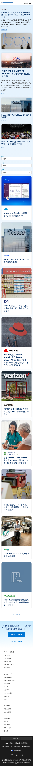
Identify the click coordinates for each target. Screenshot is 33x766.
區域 (2, 156)
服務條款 (7, 746)
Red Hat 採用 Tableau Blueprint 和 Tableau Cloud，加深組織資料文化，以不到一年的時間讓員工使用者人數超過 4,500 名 (16, 359)
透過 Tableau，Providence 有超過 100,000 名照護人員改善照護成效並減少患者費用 (16, 460)
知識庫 (6, 721)
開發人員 (17, 743)
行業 (2, 163)
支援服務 (7, 718)
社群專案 (6, 690)
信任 (7, 743)
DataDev (6, 687)
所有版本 (6, 731)
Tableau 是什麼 (9, 652)
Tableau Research (9, 664)
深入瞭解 (4, 30)
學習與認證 (7, 725)
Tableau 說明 (8, 728)
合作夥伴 (7, 706)
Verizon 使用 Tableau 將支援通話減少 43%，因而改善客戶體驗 (16, 411)
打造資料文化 (7, 658)
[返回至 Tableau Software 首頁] (7, 2)
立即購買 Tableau (16, 641)
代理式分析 (7, 655)
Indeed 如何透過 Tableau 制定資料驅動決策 (16, 260)
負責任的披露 (17, 746)
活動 (5, 699)
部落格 (11, 743)
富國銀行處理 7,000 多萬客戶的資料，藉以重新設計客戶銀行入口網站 (16, 507)
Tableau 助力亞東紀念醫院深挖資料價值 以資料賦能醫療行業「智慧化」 (16, 602)
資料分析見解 (7, 661)
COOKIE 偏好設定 (26, 746)
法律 (3, 746)
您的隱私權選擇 (17, 750)
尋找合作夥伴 (7, 709)
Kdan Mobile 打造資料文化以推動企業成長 (16, 554)
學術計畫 (6, 696)
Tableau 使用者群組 (9, 680)
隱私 (12, 746)
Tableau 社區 (8, 693)
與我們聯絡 (7, 668)
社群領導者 (7, 683)
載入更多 (18, 614)
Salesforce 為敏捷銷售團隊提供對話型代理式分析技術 (16, 214)
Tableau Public (8, 677)
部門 (2, 170)
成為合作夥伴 (7, 712)
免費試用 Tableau (16, 634)
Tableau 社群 (8, 674)
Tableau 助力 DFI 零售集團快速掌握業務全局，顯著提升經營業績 (16, 308)
